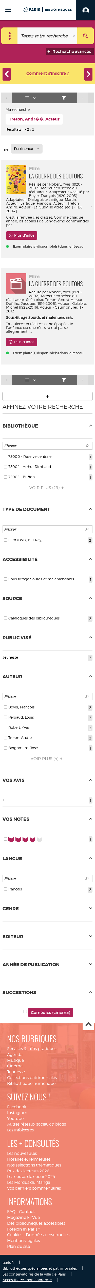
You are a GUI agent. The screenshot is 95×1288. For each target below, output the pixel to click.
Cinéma (15, 1066)
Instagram (17, 1112)
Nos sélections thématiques (34, 1165)
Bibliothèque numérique (31, 1083)
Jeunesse (16, 1071)
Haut (88, 1024)
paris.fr (8, 1262)
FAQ (11, 1211)
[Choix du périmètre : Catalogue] (9, 35)
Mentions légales (23, 1240)
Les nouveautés (22, 1153)
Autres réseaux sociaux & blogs (36, 1124)
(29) (45, 487)
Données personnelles (47, 1234)
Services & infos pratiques (31, 1048)
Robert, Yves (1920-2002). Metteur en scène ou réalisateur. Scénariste (44, 296)
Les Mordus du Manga (28, 1182)
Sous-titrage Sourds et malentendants (39, 317)
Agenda (15, 1054)
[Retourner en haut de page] (47, 396)
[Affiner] (64, 98)
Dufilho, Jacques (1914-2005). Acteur (37, 303)
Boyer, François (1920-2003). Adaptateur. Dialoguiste (42, 197)
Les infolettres (20, 1130)
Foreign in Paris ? (23, 1229)
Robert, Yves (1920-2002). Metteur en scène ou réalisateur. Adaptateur (55, 188)
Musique (15, 1060)
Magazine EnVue (23, 1217)
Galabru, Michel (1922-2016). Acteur (46, 305)
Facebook (16, 1106)
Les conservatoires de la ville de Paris (34, 1274)
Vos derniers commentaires (34, 1188)
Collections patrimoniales (32, 1077)
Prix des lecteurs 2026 (28, 1171)
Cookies (14, 1234)
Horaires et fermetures (28, 1159)
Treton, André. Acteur (63, 299)
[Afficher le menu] (8, 9)
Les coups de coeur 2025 (31, 1176)
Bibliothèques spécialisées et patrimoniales (40, 1268)
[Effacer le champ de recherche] (74, 35)
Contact (27, 1211)
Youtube (15, 1118)
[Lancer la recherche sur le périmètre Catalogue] (85, 35)
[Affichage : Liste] (31, 98)
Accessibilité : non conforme (27, 1280)
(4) (45, 758)
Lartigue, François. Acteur (43, 203)
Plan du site (18, 1246)
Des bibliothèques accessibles (36, 1223)
